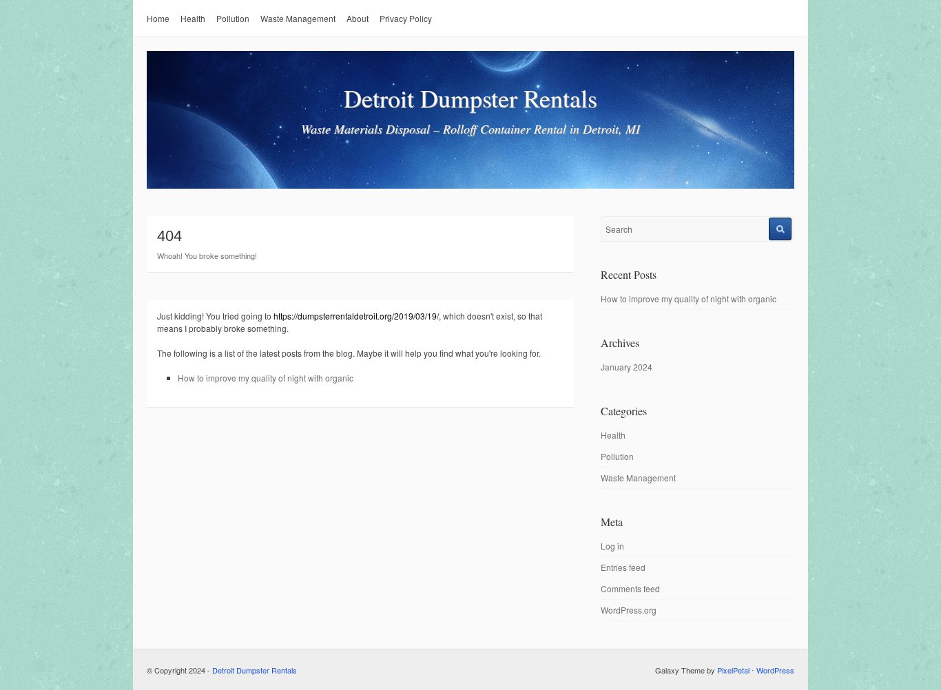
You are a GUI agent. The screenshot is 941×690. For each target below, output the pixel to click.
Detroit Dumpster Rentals (470, 97)
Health (192, 18)
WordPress (775, 670)
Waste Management (297, 18)
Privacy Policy (406, 18)
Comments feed (630, 588)
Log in (612, 546)
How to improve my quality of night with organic (265, 378)
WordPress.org (628, 610)
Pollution (232, 18)
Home (158, 18)
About (358, 18)
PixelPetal (733, 670)
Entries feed (623, 567)
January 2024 (626, 367)
